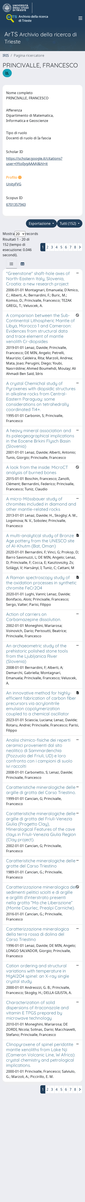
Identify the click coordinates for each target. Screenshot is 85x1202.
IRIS (6, 55)
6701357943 (16, 204)
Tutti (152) (68, 223)
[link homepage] (17, 8)
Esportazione (40, 223)
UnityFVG (13, 184)
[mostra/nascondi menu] (80, 18)
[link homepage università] (27, 18)
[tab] (11, 263)
